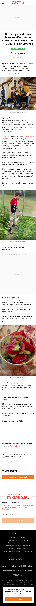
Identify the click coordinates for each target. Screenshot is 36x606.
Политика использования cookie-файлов (18, 545)
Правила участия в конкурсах (18, 543)
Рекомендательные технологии (18, 548)
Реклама (22, 537)
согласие (9, 505)
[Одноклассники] (20, 533)
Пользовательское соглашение (18, 540)
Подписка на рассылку (10, 502)
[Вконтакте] (16, 533)
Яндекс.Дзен (14, 446)
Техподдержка (27, 551)
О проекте (14, 537)
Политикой (8, 507)
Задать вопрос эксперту (12, 551)
